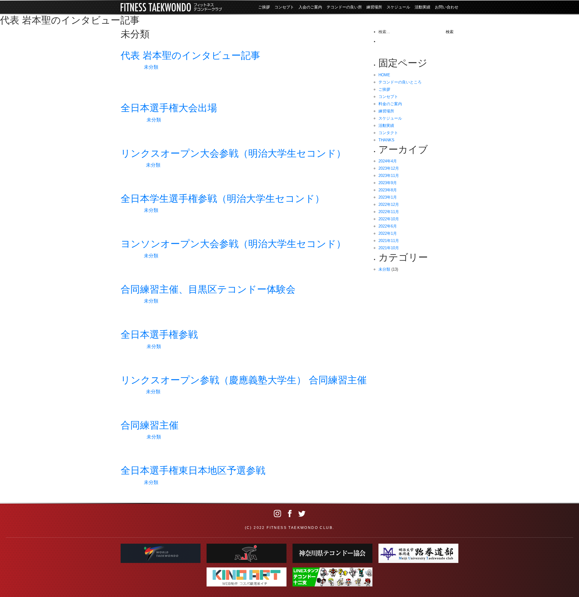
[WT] (161, 553)
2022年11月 (388, 211)
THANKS (386, 140)
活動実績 (422, 7)
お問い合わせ (446, 7)
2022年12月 (388, 204)
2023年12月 (388, 168)
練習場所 (374, 7)
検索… (384, 32)
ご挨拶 (264, 7)
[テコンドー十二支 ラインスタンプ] (332, 577)
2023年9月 (387, 183)
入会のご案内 (310, 7)
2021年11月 (388, 240)
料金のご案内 (390, 104)
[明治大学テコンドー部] (418, 553)
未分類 (151, 67)
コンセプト (284, 7)
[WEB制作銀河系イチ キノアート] (246, 577)
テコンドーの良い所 (344, 7)
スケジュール (398, 7)
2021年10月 (388, 248)
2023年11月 (388, 175)
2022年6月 (387, 226)
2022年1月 (387, 233)
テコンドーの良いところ (400, 82)
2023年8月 (387, 190)
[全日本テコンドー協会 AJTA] (246, 553)
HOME (384, 75)
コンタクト (388, 132)
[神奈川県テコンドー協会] (332, 553)
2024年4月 (387, 161)
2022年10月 (388, 219)
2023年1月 (387, 197)
